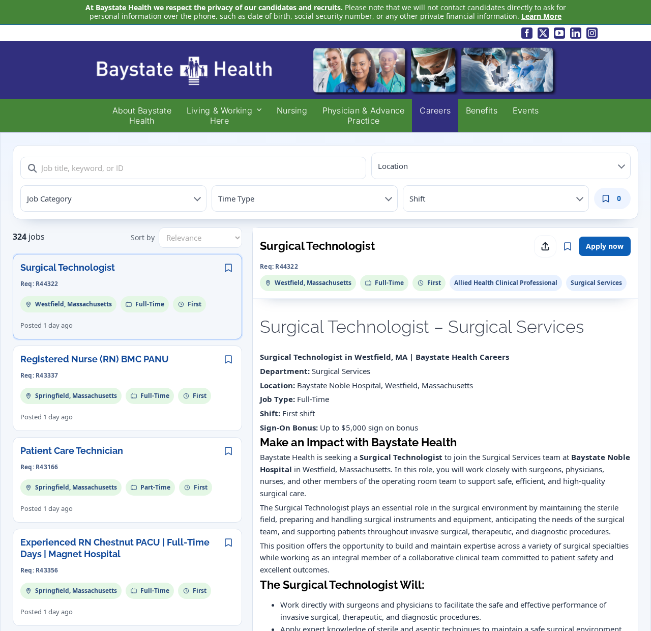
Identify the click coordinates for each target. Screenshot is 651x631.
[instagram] (592, 33)
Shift (417, 198)
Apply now (605, 246)
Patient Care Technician (71, 450)
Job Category (49, 198)
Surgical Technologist (67, 267)
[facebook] (526, 33)
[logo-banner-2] (325, 48)
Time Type (236, 198)
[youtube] (559, 33)
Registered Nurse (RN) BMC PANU (94, 359)
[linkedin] (575, 33)
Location (393, 166)
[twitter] (543, 33)
